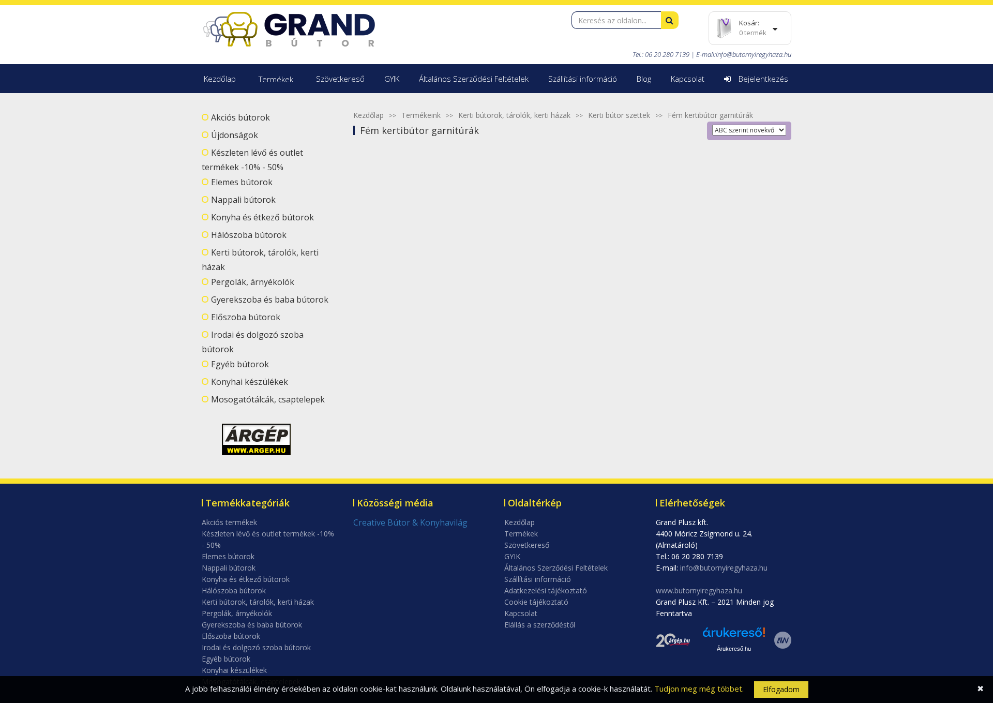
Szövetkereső (340, 78)
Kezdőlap (220, 78)
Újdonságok (234, 135)
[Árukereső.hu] (734, 636)
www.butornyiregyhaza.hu (699, 590)
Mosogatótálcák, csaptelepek (268, 399)
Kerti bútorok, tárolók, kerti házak (514, 115)
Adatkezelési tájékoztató (545, 590)
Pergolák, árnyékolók (252, 282)
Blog (644, 78)
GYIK (391, 78)
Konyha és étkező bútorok (262, 217)
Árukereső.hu (734, 649)
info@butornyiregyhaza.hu (753, 54)
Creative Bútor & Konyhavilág (410, 522)
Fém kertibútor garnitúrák (710, 115)
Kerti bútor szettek (619, 115)
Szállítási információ (582, 78)
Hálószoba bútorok (249, 235)
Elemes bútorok (242, 182)
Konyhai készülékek (249, 381)
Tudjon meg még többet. (699, 688)
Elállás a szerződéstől (539, 625)
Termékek (276, 79)
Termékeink (421, 115)
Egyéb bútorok (240, 364)
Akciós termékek (229, 522)
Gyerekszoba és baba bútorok (269, 299)
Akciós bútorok (240, 117)
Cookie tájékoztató (536, 602)
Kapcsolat (687, 78)
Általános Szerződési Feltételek (474, 78)
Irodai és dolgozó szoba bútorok (256, 647)
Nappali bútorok (243, 199)
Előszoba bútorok (245, 317)
